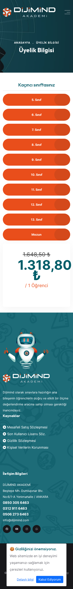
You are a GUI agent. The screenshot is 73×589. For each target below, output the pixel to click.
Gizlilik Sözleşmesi (21, 441)
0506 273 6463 (16, 514)
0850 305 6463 (16, 503)
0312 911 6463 (15, 508)
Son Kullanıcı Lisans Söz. (26, 434)
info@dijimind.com (16, 520)
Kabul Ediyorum (50, 579)
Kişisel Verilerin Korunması (27, 447)
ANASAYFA (22, 42)
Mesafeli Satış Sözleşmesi (26, 427)
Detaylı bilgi (25, 579)
